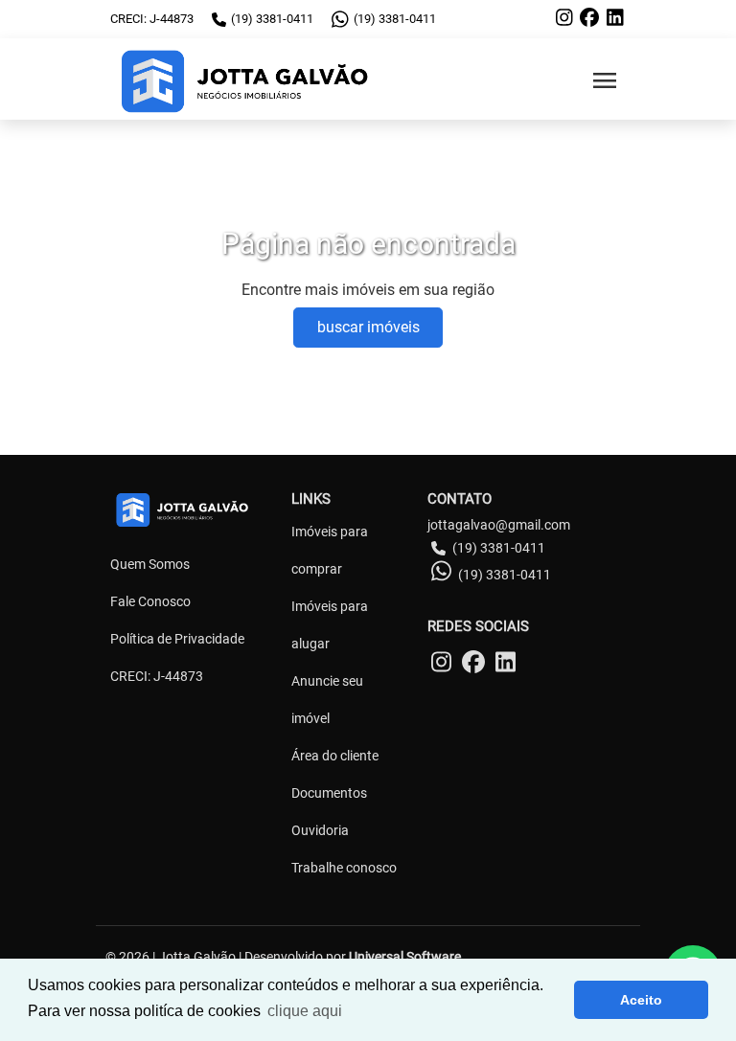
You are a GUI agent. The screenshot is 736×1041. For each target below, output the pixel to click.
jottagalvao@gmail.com (498, 524)
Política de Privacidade (177, 638)
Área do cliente (335, 755)
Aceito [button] (641, 999)
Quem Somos (150, 564)
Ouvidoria (320, 830)
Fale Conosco (150, 601)
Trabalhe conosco (344, 867)
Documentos (329, 793)
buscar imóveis (368, 327)
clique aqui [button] (304, 1011)
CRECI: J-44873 (156, 676)
